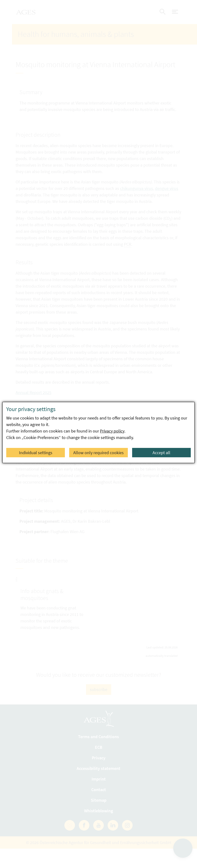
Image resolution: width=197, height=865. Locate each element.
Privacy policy (112, 431)
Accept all (161, 452)
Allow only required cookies (98, 452)
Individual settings (35, 452)
